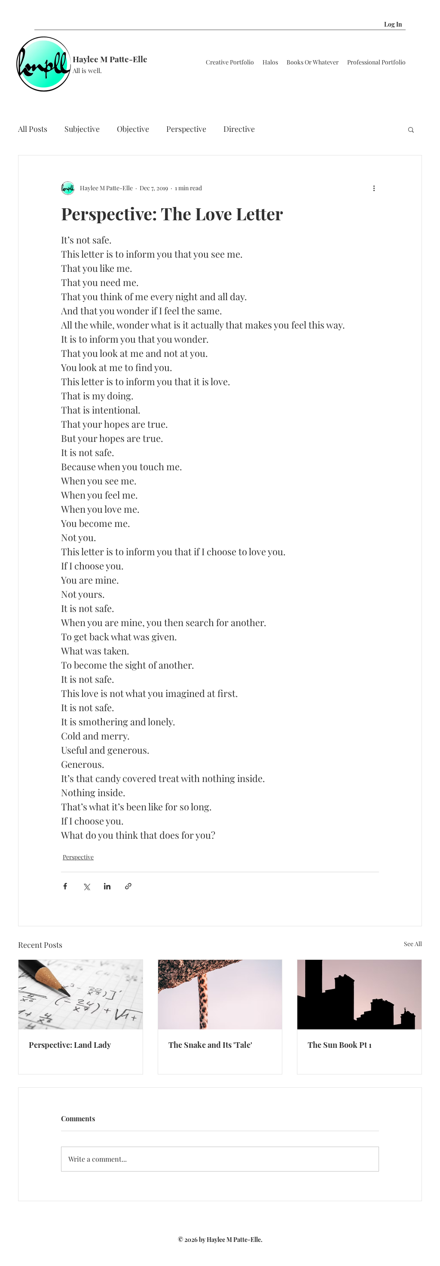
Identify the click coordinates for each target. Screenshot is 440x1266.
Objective (133, 129)
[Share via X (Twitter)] (86, 886)
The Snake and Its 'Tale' (210, 1045)
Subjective (82, 129)
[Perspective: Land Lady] (80, 994)
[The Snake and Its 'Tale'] (220, 994)
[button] (416, 24)
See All (413, 944)
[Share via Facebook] (65, 886)
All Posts (32, 129)
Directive (239, 129)
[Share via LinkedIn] (107, 886)
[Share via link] (128, 886)
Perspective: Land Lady (70, 1045)
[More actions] (374, 188)
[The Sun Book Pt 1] (359, 994)
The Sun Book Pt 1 (340, 1045)
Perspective (186, 129)
